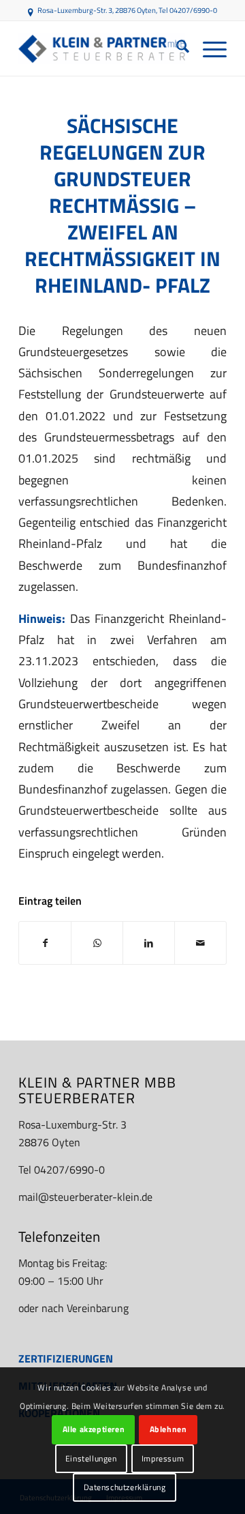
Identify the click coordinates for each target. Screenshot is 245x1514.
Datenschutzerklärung (125, 1487)
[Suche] (176, 48)
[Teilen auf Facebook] (45, 943)
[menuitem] (176, 48)
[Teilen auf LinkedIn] (148, 943)
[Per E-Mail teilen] (200, 943)
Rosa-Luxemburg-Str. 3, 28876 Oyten (96, 10)
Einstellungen (91, 1458)
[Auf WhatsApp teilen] (96, 943)
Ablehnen (168, 1429)
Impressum (163, 1458)
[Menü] (208, 48)
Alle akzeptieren (94, 1429)
